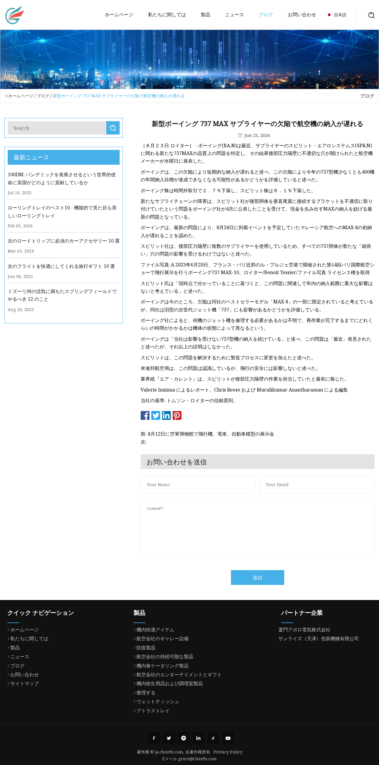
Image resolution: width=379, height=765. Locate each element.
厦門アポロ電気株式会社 (304, 629)
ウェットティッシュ (157, 701)
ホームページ (119, 14)
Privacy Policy (228, 752)
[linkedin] (198, 738)
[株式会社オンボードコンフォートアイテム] (14, 14)
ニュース (234, 14)
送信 (257, 577)
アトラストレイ (153, 710)
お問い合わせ (302, 14)
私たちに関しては (167, 14)
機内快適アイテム (155, 629)
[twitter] (169, 738)
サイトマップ (24, 683)
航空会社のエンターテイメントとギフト (179, 674)
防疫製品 (145, 647)
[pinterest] (184, 738)
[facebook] (154, 738)
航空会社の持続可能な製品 (164, 656)
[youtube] (228, 738)
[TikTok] (213, 738)
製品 (205, 14)
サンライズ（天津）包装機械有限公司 (318, 638)
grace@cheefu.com (197, 758)
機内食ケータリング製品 (162, 665)
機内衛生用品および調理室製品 (169, 683)
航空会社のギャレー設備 (162, 638)
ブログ (266, 14)
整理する (145, 692)
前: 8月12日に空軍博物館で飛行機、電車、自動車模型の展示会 (207, 434)
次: (144, 442)
